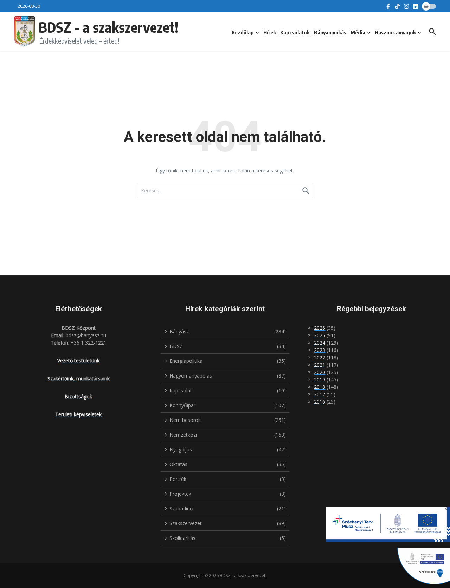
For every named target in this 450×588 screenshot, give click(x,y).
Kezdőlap (243, 32)
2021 (319, 364)
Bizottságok (78, 396)
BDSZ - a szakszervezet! (108, 27)
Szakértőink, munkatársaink (78, 378)
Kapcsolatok (295, 32)
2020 (319, 372)
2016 (319, 401)
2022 (319, 357)
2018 (319, 387)
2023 (319, 350)
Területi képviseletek (78, 414)
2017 (319, 394)
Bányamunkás (330, 32)
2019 (319, 379)
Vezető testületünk (78, 360)
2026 (319, 328)
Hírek (269, 32)
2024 (319, 342)
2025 (319, 335)
